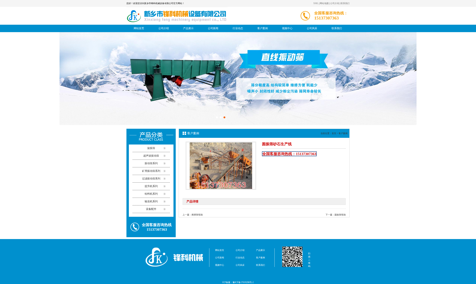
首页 (334, 133)
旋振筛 (151, 148)
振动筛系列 (151, 163)
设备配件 (151, 209)
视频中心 (287, 28)
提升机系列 (151, 186)
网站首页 (139, 28)
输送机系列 (151, 201)
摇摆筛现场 (197, 214)
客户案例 (262, 28)
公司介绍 (334, 3)
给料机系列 (151, 193)
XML (315, 3)
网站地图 (324, 3)
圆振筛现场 (340, 214)
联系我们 (345, 3)
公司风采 (312, 28)
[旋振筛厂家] (177, 24)
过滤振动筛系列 (151, 178)
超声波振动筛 (151, 155)
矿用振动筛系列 (151, 171)
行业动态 (238, 28)
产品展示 (188, 28)
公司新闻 (213, 28)
